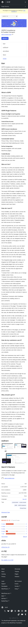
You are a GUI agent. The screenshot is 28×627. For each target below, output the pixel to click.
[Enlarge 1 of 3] (11, 445)
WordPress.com (6, 593)
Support (3, 583)
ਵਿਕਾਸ (4, 55)
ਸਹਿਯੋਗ (4, 58)
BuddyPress (5, 601)
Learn (2, 581)
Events (16, 583)
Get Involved (18, 581)
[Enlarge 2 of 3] (24, 445)
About (3, 569)
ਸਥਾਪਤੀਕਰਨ (6, 51)
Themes (17, 571)
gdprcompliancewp (6, 34)
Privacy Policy (23, 508)
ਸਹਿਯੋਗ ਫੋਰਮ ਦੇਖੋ (5, 547)
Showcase (17, 569)
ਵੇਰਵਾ (4, 44)
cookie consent (22, 502)
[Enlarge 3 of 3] (24, 455)
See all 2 (25, 499)
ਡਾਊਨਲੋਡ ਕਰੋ (5, 38)
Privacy (3, 576)
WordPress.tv (5, 588)
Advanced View (5, 512)
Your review (4, 536)
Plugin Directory (5, 6)
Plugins (16, 574)
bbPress (4, 598)
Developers (4, 586)
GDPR (16, 505)
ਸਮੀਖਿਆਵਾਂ (5, 47)
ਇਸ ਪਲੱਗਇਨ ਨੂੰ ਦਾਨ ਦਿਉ (7, 560)
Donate (17, 586)
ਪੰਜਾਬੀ (6, 607)
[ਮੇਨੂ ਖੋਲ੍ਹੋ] (25, 2)
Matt (3, 596)
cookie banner (15, 502)
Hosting (3, 574)
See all (25, 536)
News (2, 571)
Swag (17, 588)
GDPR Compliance (22, 505)
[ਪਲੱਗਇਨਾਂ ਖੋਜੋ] (16, 16)
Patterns (17, 576)
